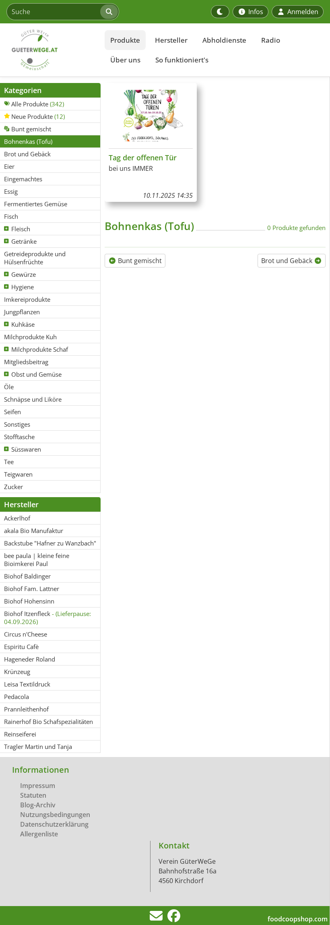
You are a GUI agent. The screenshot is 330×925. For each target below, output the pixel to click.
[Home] (50, 50)
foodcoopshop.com (298, 919)
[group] (151, 142)
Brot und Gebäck (287, 260)
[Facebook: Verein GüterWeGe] (174, 918)
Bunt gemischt (139, 260)
